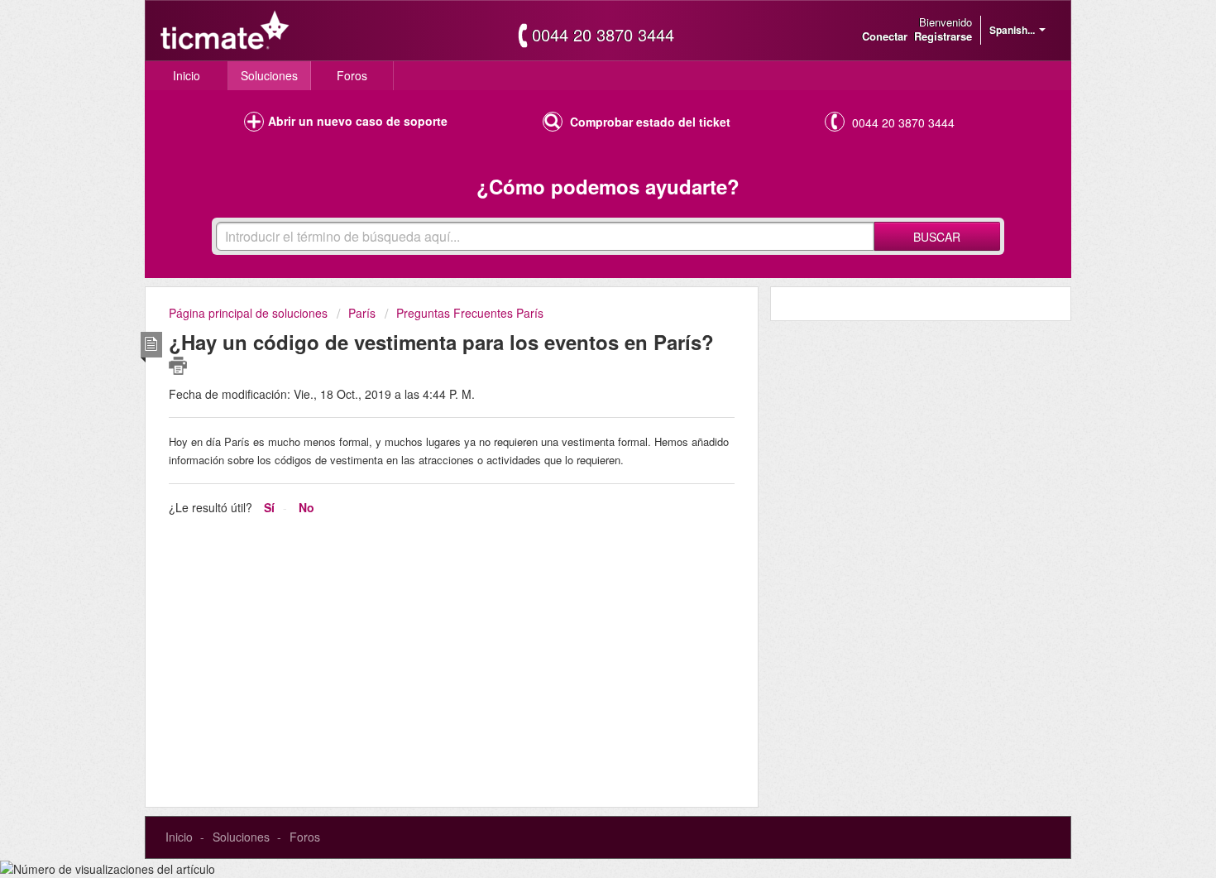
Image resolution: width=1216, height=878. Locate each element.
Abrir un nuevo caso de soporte (358, 121)
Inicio (186, 75)
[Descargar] (577, 221)
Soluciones (269, 75)
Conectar (884, 36)
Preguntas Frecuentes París (469, 313)
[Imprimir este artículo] (178, 366)
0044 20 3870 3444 (603, 35)
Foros (352, 75)
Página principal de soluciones (250, 313)
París (362, 313)
